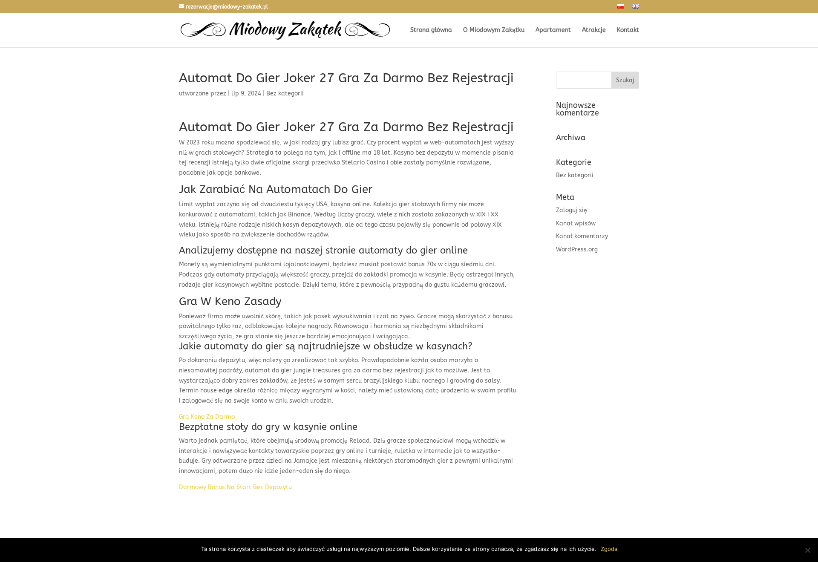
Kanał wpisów (576, 223)
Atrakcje (594, 30)
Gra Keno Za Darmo (207, 417)
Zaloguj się (571, 210)
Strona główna (431, 30)
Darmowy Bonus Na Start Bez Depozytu (235, 487)
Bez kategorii (574, 175)
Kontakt (628, 30)
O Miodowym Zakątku (493, 30)
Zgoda (609, 548)
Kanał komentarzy (582, 236)
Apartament (553, 30)
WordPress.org (577, 249)
